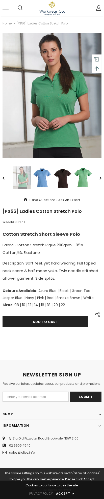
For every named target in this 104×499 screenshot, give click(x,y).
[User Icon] (98, 8)
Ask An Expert (69, 200)
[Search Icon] (20, 8)
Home (7, 23)
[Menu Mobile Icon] (6, 8)
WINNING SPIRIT (14, 222)
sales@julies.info (22, 452)
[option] (52, 95)
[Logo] (52, 7)
